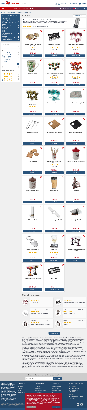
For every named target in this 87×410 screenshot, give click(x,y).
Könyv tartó (76, 190)
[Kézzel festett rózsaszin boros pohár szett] (75, 36)
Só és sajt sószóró (76, 220)
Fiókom (62, 3)
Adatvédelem (21, 392)
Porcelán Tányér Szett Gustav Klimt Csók (33, 45)
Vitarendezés (38, 392)
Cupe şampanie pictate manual (32, 278)
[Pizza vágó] (54, 270)
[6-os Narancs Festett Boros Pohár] (75, 65)
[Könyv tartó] (75, 182)
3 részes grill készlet (32, 132)
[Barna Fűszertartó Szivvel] (32, 182)
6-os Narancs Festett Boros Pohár (76, 73)
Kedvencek (73, 3)
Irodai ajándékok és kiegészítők (7, 33)
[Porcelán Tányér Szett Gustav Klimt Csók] (32, 36)
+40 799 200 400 (66, 8)
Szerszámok (5, 27)
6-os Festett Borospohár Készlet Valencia (54, 74)
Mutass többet (54, 333)
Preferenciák (30, 407)
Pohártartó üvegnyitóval (75, 132)
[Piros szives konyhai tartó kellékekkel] (54, 153)
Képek (3, 30)
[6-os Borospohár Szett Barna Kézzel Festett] (32, 95)
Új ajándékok (24, 8)
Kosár (83, 3)
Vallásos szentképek (7, 39)
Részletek (32, 55)
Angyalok (4, 28)
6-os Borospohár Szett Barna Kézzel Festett (32, 103)
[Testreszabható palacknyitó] (54, 212)
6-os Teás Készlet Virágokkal (76, 103)
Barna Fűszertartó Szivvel (33, 190)
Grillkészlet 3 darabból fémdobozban (54, 45)
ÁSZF (19, 390)
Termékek (5, 9)
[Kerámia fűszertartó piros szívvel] (75, 153)
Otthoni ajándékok (22, 12)
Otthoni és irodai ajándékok (8, 12)
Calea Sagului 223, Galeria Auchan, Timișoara (75, 390)
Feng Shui (4, 31)
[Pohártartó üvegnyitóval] (75, 124)
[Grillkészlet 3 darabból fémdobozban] (54, 36)
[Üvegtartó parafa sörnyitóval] (54, 124)
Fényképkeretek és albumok (9, 23)
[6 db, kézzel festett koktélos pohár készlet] (75, 241)
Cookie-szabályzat (36, 402)
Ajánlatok (14, 8)
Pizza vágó (54, 278)
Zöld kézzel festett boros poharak (54, 103)
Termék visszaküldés (40, 390)
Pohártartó (54, 249)
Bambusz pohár (54, 190)
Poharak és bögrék (6, 25)
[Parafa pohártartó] (32, 153)
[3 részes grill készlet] (32, 124)
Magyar (77, 8)
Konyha (30, 12)
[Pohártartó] (54, 241)
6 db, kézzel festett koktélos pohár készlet (76, 250)
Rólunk (20, 388)
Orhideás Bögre (32, 73)
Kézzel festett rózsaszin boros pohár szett (76, 45)
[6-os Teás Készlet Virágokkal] (75, 95)
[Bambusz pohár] (54, 182)
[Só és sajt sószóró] (75, 212)
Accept (55, 407)
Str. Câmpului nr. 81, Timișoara (76, 397)
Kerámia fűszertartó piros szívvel (76, 161)
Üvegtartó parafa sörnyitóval (54, 132)
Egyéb (5, 61)
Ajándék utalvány (56, 390)
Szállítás (20, 386)
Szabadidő (4, 36)
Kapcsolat (37, 386)
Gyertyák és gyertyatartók (8, 38)
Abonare (56, 378)
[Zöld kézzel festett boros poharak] (54, 95)
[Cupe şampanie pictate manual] (32, 270)
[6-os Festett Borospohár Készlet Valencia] (54, 65)
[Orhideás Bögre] (32, 65)
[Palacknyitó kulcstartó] (32, 241)
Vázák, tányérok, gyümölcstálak (10, 20)
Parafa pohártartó (32, 161)
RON (84, 8)
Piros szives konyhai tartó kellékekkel (54, 162)
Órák (3, 21)
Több (25, 24)
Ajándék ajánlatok (56, 386)
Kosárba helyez (75, 55)
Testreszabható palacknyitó (54, 220)
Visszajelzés (38, 388)
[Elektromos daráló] (32, 212)
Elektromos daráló (32, 220)
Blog (33, 8)
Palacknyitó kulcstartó (33, 249)
